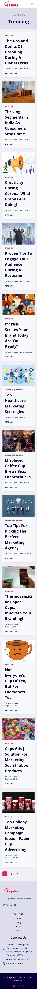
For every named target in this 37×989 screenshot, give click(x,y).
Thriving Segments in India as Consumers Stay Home (16, 122)
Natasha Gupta (12, 69)
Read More (11, 73)
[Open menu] (32, 4)
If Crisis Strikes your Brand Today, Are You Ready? (17, 335)
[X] (18, 986)
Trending (9, 35)
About (18, 926)
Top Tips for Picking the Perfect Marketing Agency (16, 536)
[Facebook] (14, 986)
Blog (18, 922)
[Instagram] (23, 986)
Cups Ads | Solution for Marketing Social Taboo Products (16, 759)
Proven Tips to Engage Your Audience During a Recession (18, 264)
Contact (18, 930)
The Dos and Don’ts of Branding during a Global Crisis (16, 52)
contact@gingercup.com (17, 959)
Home (18, 918)
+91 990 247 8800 (14, 963)
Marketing (9, 390)
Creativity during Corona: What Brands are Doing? (17, 193)
